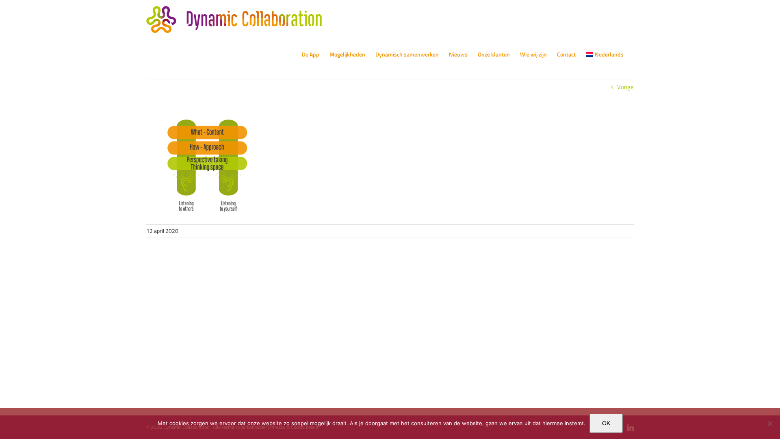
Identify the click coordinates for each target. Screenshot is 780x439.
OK (606, 423)
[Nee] (770, 423)
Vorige (625, 86)
